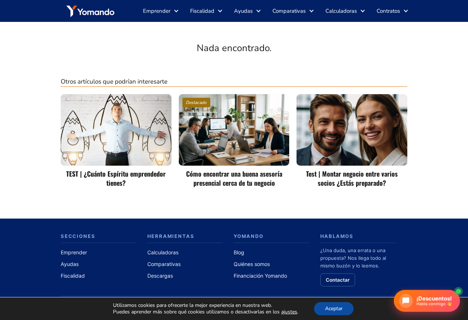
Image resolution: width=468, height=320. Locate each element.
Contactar (338, 280)
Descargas (160, 276)
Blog (239, 252)
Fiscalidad (202, 11)
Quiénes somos (252, 264)
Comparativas (289, 11)
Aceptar (334, 308)
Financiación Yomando (260, 276)
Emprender (156, 11)
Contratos (388, 11)
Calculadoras (341, 11)
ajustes (289, 312)
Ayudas (243, 11)
